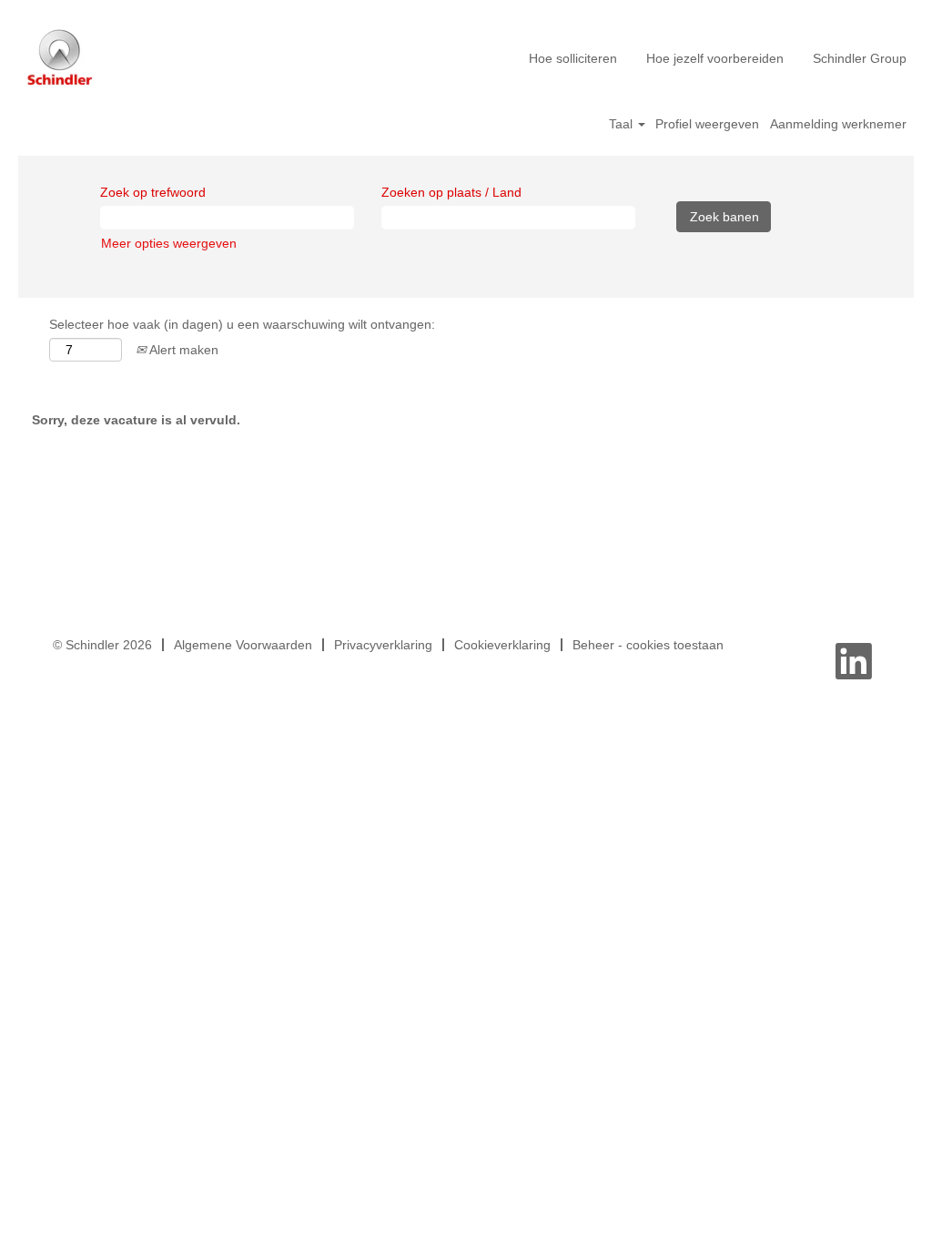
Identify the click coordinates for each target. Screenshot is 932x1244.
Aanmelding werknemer (838, 124)
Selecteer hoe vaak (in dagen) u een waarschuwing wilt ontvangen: (242, 324)
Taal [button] (622, 124)
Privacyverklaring (383, 644)
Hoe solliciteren (573, 58)
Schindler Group (860, 58)
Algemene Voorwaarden (243, 644)
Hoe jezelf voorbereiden (715, 58)
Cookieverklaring (502, 644)
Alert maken (182, 349)
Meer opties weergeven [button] (169, 243)
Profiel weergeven (707, 124)
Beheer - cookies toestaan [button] (648, 644)
